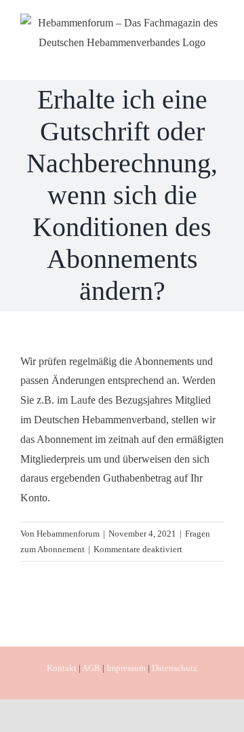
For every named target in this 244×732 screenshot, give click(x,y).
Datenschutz (174, 668)
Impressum (126, 668)
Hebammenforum (68, 533)
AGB (91, 668)
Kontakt (62, 668)
